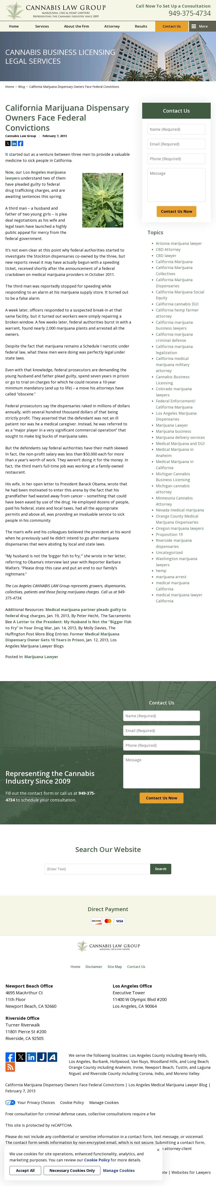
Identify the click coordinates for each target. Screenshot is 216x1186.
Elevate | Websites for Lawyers (175, 1172)
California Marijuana (174, 261)
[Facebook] (10, 1057)
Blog (21, 87)
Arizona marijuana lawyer (179, 243)
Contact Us (172, 26)
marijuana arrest (171, 576)
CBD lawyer (166, 255)
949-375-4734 (190, 13)
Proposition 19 (169, 534)
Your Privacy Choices (36, 1102)
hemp (161, 570)
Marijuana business (173, 431)
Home (14, 26)
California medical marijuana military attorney (172, 364)
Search (160, 869)
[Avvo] (52, 1057)
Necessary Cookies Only (72, 1170)
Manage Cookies (104, 1102)
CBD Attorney (168, 249)
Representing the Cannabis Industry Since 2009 (49, 777)
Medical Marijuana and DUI (180, 443)
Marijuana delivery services (180, 437)
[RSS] (10, 1067)
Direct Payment (108, 909)
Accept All (25, 1170)
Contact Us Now (176, 211)
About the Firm (76, 26)
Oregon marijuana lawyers (180, 528)
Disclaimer (94, 966)
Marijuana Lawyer (41, 656)
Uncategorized (169, 552)
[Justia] (42, 1057)
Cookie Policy (72, 1102)
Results (141, 26)
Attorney (112, 26)
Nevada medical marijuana (180, 509)
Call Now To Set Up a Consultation (173, 6)
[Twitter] (21, 1057)
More (203, 26)
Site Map (115, 966)
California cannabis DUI (177, 303)
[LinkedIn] (31, 1057)
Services (42, 26)
